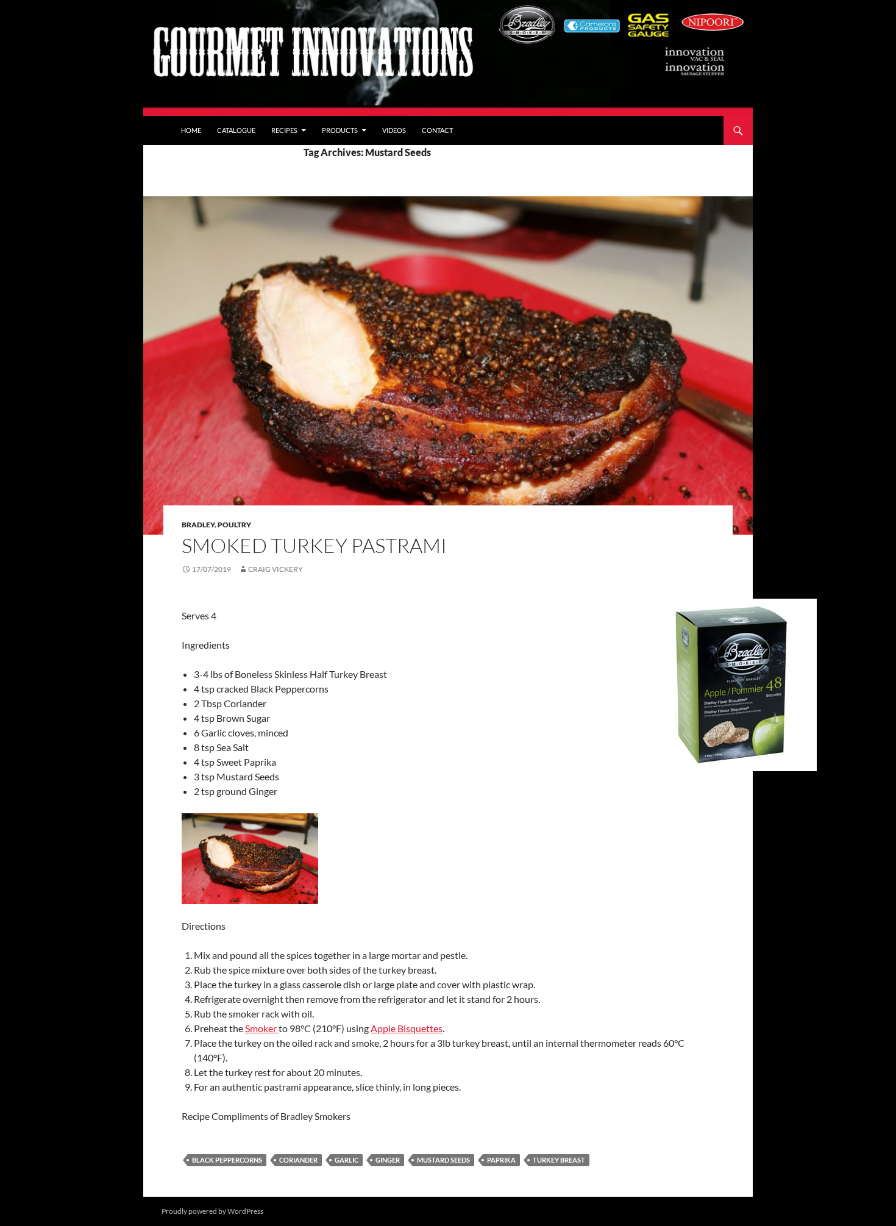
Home (191, 130)
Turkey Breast (559, 1160)
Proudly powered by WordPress (212, 1211)
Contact (437, 130)
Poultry (234, 524)
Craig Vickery (275, 569)
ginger (387, 1160)
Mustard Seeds (443, 1160)
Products (340, 130)
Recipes (284, 130)
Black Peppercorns (227, 1160)
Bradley (198, 524)
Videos (394, 130)
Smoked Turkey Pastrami (314, 545)
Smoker (262, 1028)
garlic (346, 1160)
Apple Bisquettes (407, 1028)
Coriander (298, 1160)
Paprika (501, 1160)
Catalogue (236, 130)
